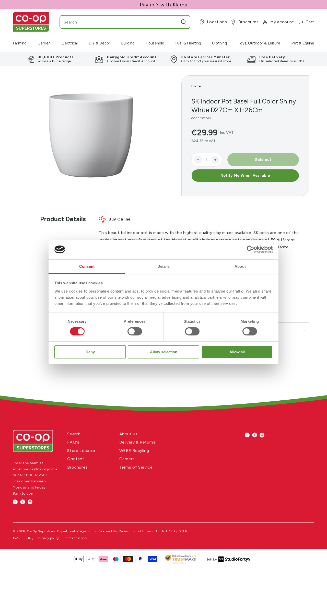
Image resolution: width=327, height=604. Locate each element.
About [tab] (240, 266)
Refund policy (23, 538)
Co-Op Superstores (41, 531)
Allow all (237, 352)
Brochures (77, 467)
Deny (90, 352)
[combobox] (115, 22)
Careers (127, 458)
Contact (75, 458)
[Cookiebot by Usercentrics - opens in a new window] (250, 249)
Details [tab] (163, 266)
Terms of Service (136, 467)
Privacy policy (48, 538)
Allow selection (163, 352)
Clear (173, 22)
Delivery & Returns (137, 442)
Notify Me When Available (245, 175)
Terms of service (76, 538)
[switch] (134, 331)
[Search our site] (183, 22)
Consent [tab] (87, 266)
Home (196, 86)
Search (74, 434)
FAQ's (73, 442)
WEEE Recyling (134, 450)
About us (128, 434)
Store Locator (81, 450)
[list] (163, 59)
